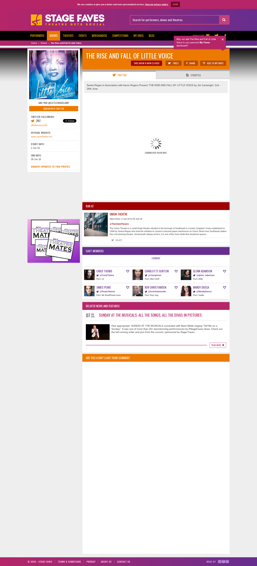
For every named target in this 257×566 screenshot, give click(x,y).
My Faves (139, 36)
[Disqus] (156, 410)
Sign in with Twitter (53, 108)
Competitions (120, 36)
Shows (53, 36)
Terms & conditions (69, 561)
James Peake (103, 287)
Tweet (176, 63)
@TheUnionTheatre (119, 224)
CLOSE (175, 4)
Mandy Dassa (201, 287)
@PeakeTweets (107, 291)
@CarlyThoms (107, 275)
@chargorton (154, 275)
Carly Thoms (104, 271)
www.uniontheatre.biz (41, 136)
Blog (151, 36)
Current (156, 258)
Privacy (90, 561)
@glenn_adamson (205, 275)
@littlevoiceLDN (39, 125)
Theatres (68, 36)
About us (106, 561)
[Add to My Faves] (128, 271)
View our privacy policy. (156, 4)
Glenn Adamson (202, 271)
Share (192, 63)
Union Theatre (118, 214)
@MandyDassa (204, 291)
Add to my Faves (215, 63)
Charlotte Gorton (157, 271)
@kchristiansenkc (157, 291)
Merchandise (99, 36)
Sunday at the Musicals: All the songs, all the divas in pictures (150, 315)
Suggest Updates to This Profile (50, 166)
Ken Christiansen (155, 287)
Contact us (123, 561)
